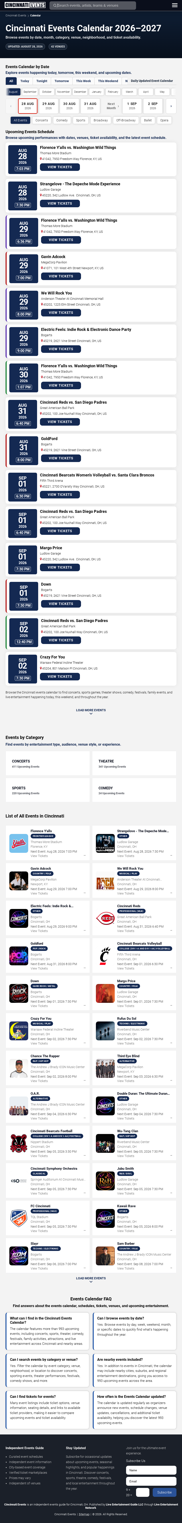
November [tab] (63, 91)
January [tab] (96, 91)
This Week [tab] (83, 81)
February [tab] (113, 91)
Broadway (101, 120)
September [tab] (30, 91)
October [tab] (46, 91)
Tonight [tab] (41, 81)
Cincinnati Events (16, 15)
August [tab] (13, 91)
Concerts (42, 120)
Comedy (62, 120)
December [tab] (80, 91)
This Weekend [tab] (108, 81)
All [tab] (11, 81)
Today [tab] (24, 81)
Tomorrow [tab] (62, 81)
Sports (80, 120)
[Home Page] (25, 5)
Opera (164, 120)
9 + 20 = (129, 1492)
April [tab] (146, 91)
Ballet (148, 120)
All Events (20, 120)
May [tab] (162, 91)
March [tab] (129, 91)
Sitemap (84, 1514)
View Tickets (60, 167)
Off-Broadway (126, 120)
